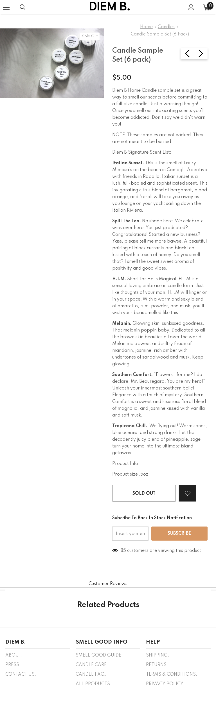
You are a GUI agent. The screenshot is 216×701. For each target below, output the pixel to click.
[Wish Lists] (187, 493)
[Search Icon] (22, 7)
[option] (52, 63)
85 (123, 550)
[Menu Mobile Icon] (6, 7)
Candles (166, 27)
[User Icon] (191, 7)
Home (146, 27)
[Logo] (109, 7)
